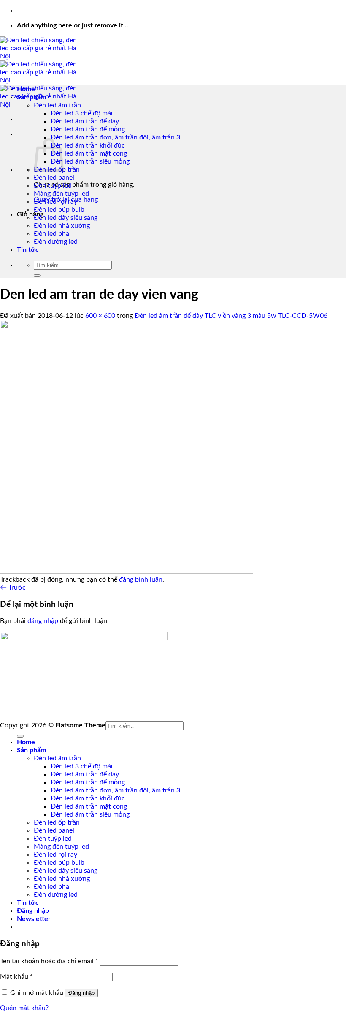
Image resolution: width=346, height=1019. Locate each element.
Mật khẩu (16, 976)
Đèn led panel (54, 177)
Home (26, 89)
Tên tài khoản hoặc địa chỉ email (49, 961)
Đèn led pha (51, 233)
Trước (13, 587)
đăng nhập (42, 620)
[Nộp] (37, 275)
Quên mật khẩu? (24, 1008)
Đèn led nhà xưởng (62, 225)
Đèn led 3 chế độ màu (83, 113)
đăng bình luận (140, 579)
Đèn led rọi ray (55, 201)
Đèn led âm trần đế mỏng (88, 129)
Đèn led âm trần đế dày (85, 121)
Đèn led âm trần (57, 105)
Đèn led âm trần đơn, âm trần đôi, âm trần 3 (115, 137)
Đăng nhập (81, 993)
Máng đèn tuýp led (61, 193)
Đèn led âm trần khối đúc (88, 145)
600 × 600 (100, 315)
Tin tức (28, 249)
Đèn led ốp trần (57, 822)
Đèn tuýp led (53, 185)
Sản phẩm (31, 97)
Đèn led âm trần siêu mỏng (90, 161)
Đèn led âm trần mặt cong (89, 153)
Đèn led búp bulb (59, 209)
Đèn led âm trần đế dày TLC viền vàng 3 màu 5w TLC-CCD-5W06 (231, 315)
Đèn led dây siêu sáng (65, 217)
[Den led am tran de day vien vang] (126, 571)
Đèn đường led (56, 241)
